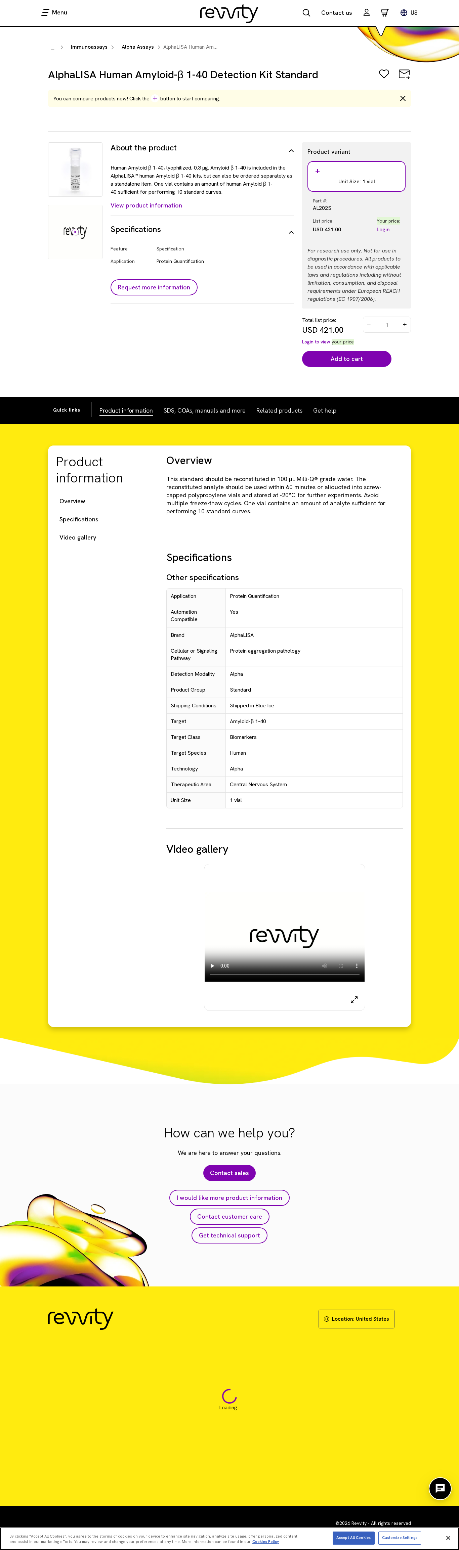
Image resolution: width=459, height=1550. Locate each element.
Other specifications (202, 577)
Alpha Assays (138, 46)
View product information (146, 205)
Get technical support (229, 1235)
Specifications (78, 519)
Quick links (66, 410)
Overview (72, 501)
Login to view (316, 342)
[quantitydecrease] (369, 325)
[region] (229, 1539)
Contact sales (229, 1173)
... (52, 47)
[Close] (448, 1538)
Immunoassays (89, 46)
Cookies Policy (265, 1542)
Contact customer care (229, 1216)
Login (383, 229)
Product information (126, 410)
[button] (366, 13)
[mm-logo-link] (229, 13)
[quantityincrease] (405, 325)
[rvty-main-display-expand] (354, 1000)
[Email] (404, 78)
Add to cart (347, 359)
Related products (279, 410)
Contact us (336, 12)
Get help (324, 410)
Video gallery (77, 537)
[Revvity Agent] (440, 1488)
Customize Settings (399, 1537)
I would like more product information (229, 1198)
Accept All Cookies (353, 1537)
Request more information (154, 287)
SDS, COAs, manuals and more (205, 410)
